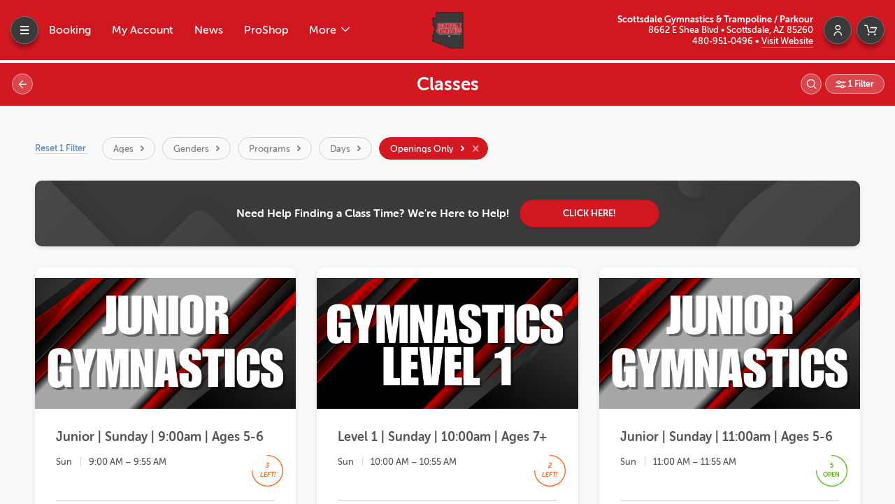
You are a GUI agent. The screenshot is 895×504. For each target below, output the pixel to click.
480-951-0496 (723, 41)
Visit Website (787, 41)
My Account (142, 30)
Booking (70, 30)
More (324, 30)
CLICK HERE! (589, 213)
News (208, 30)
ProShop (266, 30)
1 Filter (860, 84)
